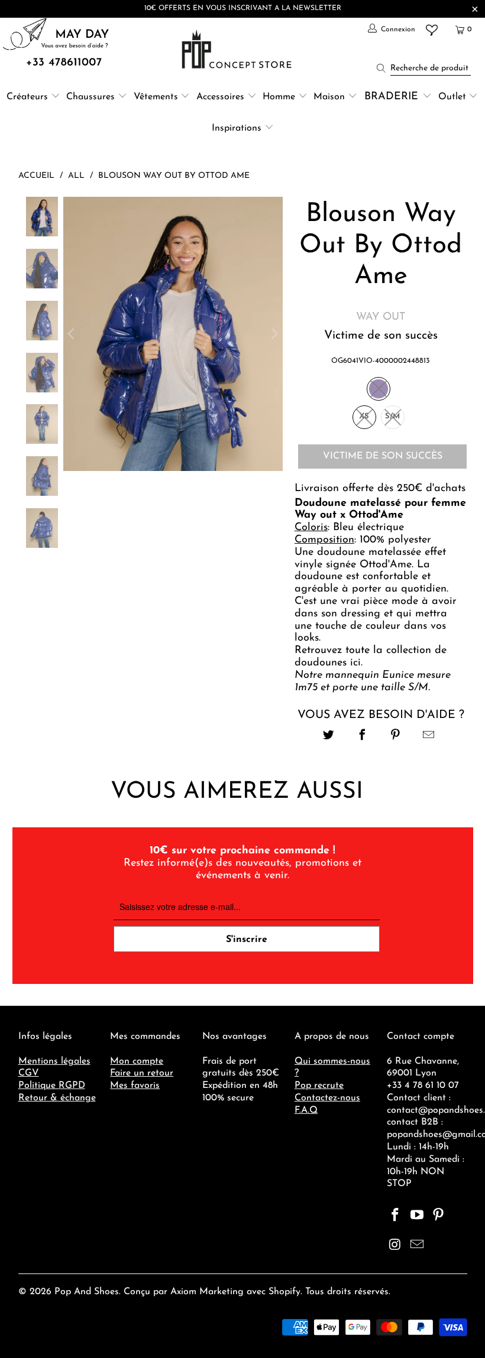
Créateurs (27, 97)
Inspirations (238, 128)
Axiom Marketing (207, 1292)
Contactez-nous (327, 1098)
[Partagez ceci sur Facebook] (362, 737)
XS (364, 416)
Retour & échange (57, 1098)
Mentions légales (54, 1061)
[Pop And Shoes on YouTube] (417, 1216)
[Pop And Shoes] (238, 49)
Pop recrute (319, 1085)
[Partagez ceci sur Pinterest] (395, 737)
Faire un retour (141, 1073)
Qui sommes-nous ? (332, 1067)
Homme (279, 97)
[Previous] (72, 334)
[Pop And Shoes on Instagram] (396, 1245)
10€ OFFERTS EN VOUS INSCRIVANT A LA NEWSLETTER (242, 8)
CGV (28, 1073)
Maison (329, 97)
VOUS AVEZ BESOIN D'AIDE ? (381, 715)
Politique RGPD (51, 1085)
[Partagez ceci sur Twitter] (329, 737)
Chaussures (90, 97)
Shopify (284, 1292)
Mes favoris (135, 1085)
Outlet (452, 97)
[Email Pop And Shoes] (417, 1245)
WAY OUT (380, 317)
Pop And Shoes (86, 1292)
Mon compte (136, 1061)
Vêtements (156, 97)
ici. (356, 663)
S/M (392, 416)
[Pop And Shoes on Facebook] (396, 1216)
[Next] (273, 334)
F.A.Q (306, 1110)
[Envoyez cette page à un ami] (428, 737)
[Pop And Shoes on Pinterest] (439, 1216)
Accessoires (220, 97)
